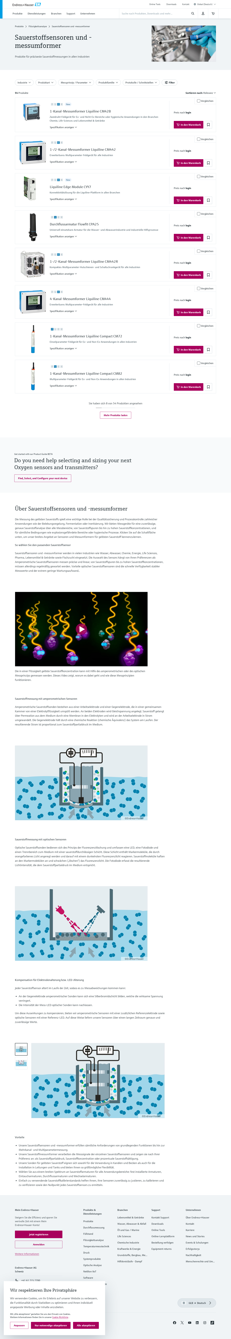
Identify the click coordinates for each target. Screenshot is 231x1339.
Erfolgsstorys (193, 1248)
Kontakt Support (160, 1217)
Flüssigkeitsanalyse (38, 26)
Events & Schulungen (197, 1242)
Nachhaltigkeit (193, 1255)
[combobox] (206, 4)
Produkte (19, 26)
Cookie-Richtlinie (60, 1317)
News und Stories (195, 1236)
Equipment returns (161, 1248)
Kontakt (185, 4)
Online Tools (154, 4)
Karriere (190, 1230)
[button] (63, 127)
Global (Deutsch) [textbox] (204, 4)
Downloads (171, 4)
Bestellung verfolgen (162, 1242)
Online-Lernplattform (162, 1236)
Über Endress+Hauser (197, 1217)
